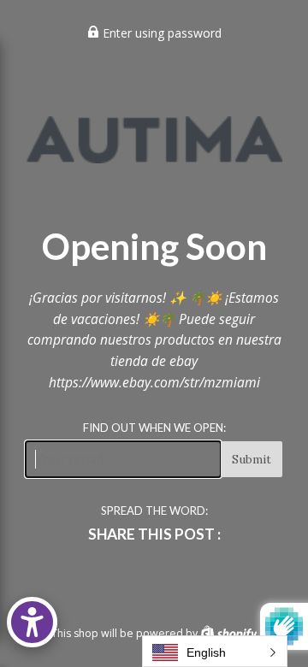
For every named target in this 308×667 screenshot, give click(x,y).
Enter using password (160, 33)
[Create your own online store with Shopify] (229, 633)
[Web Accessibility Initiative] (32, 622)
